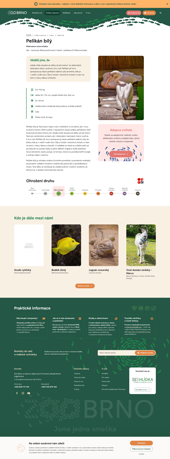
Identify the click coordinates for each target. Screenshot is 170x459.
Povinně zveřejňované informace (113, 389)
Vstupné (77, 373)
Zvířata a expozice (52, 13)
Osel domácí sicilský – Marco (139, 272)
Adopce (105, 385)
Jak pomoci (78, 13)
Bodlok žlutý (59, 270)
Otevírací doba (79, 377)
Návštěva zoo (37, 13)
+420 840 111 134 (21, 387)
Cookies (141, 454)
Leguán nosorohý (99, 270)
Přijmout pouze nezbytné (141, 449)
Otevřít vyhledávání (160, 13)
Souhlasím (141, 443)
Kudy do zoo (78, 381)
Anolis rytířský (22, 270)
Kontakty (105, 373)
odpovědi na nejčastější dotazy (139, 332)
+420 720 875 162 (49, 387)
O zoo (88, 13)
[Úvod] (28, 35)
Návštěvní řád (79, 385)
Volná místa (106, 381)
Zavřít (167, 4)
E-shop (76, 389)
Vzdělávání (66, 13)
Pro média (105, 377)
